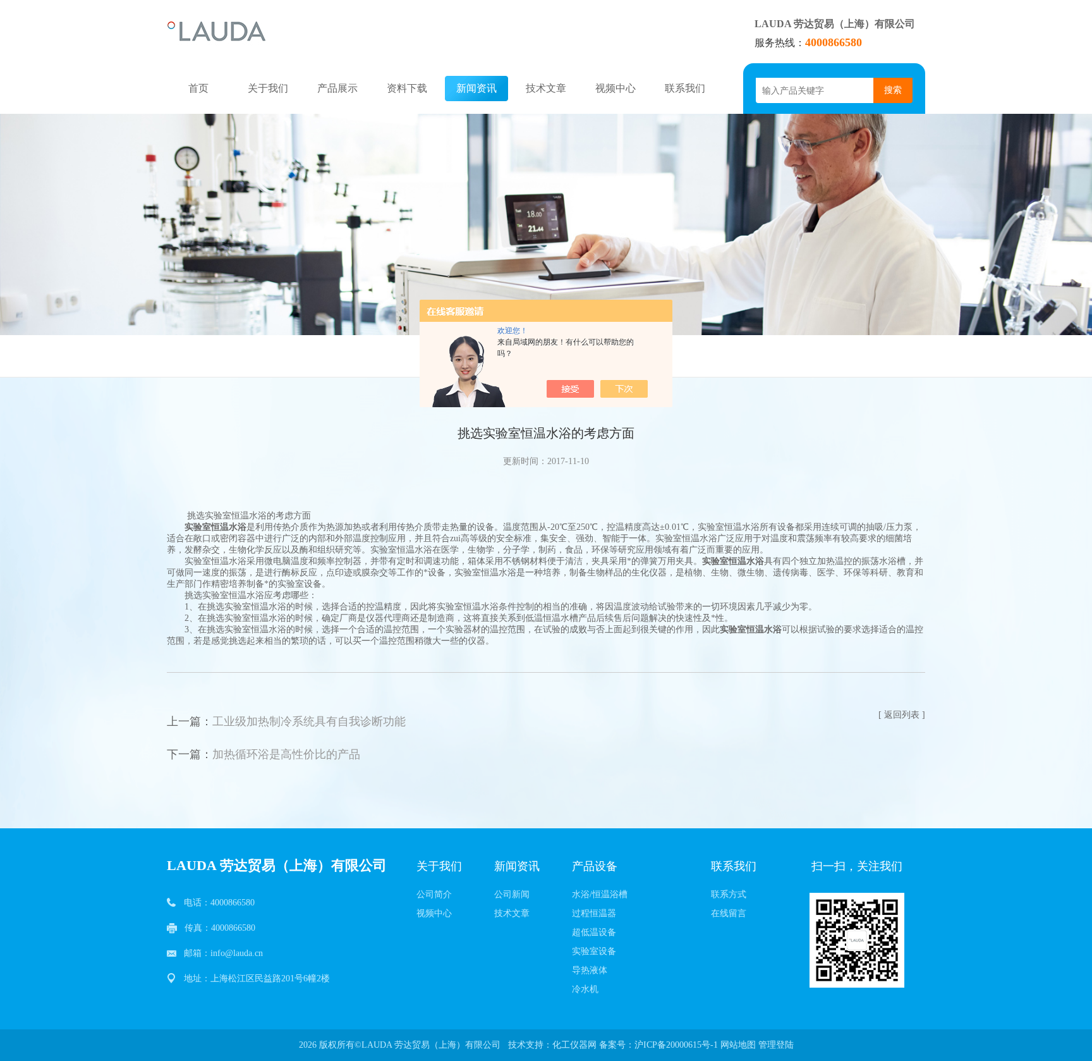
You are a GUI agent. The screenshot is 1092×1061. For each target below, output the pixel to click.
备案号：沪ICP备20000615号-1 (658, 1045)
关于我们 (268, 88)
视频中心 (615, 88)
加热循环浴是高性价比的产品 (286, 754)
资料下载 (407, 88)
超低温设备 (594, 932)
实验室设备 (594, 951)
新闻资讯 (476, 88)
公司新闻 (512, 894)
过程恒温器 (594, 913)
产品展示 (337, 88)
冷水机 (585, 989)
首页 (198, 88)
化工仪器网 (574, 1045)
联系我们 (685, 88)
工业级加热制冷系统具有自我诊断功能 (309, 721)
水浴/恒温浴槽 (600, 894)
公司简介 (434, 894)
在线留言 (728, 913)
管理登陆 (776, 1045)
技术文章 (546, 88)
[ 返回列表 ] (901, 715)
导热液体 (589, 970)
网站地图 (738, 1045)
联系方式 (728, 894)
